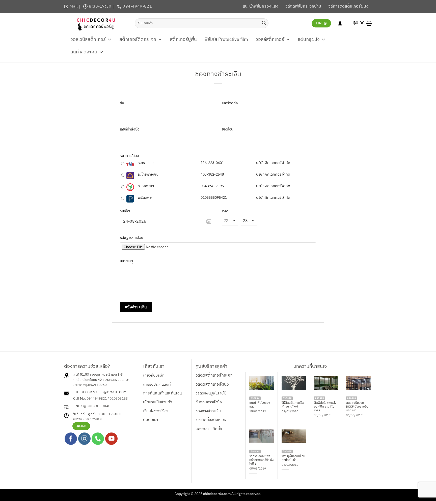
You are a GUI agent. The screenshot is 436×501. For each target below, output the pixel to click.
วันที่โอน (125, 211)
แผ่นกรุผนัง (309, 39)
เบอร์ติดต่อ (230, 103)
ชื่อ (122, 103)
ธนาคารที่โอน (129, 156)
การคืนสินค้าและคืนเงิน (162, 393)
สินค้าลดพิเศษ (83, 52)
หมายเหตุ (126, 261)
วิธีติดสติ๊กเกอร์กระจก (214, 375)
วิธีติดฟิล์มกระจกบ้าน (303, 6)
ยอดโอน (227, 129)
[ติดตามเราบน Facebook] (71, 438)
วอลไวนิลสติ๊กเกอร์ (88, 39)
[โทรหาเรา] (98, 438)
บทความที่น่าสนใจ (310, 366)
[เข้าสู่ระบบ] (340, 23)
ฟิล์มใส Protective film (226, 39)
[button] (362, 23)
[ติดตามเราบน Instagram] (84, 438)
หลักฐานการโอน (131, 238)
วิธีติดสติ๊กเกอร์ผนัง (212, 384)
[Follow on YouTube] (111, 438)
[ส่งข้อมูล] (264, 23)
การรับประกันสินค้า (158, 384)
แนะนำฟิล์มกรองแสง (260, 6)
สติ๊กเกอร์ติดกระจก (137, 39)
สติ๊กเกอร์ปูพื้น (183, 39)
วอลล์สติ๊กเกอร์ (270, 39)
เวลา (225, 211)
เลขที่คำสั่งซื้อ (129, 129)
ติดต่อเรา (150, 420)
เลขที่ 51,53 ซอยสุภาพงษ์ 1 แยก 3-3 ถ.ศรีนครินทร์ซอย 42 (97, 377)
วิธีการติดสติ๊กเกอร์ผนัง (348, 6)
